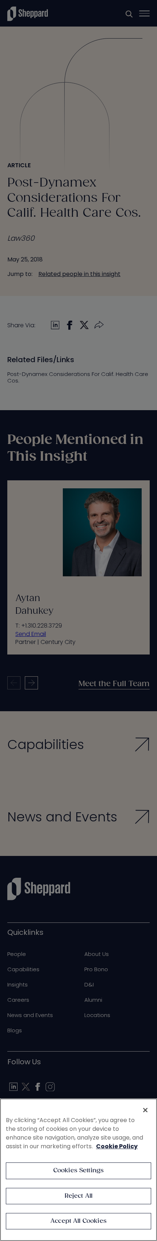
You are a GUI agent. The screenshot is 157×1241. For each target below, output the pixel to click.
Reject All (79, 1196)
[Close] (145, 1110)
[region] (78, 1169)
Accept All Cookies (78, 1221)
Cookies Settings (78, 1170)
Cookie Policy (117, 1146)
